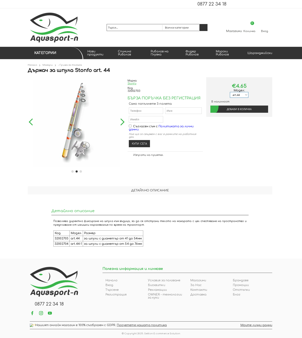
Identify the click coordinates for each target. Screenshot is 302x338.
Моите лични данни (256, 325)
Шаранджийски (259, 53)
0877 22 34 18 (211, 4)
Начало (32, 65)
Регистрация (116, 294)
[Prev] (32, 121)
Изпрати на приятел (148, 155)
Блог (237, 294)
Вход (264, 31)
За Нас (196, 285)
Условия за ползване (164, 280)
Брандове (241, 280)
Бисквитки (156, 285)
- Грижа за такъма (70, 65)
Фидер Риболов (192, 53)
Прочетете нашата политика (142, 325)
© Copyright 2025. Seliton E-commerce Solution (151, 333)
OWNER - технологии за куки (165, 296)
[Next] (121, 121)
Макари (48, 65)
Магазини (234, 31)
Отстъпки (241, 289)
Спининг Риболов (124, 53)
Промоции (241, 285)
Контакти (198, 289)
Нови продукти (95, 53)
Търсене (112, 289)
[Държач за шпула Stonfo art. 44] (28, 78)
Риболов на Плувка (159, 53)
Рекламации (157, 289)
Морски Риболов (222, 53)
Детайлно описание (150, 190)
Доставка (198, 294)
